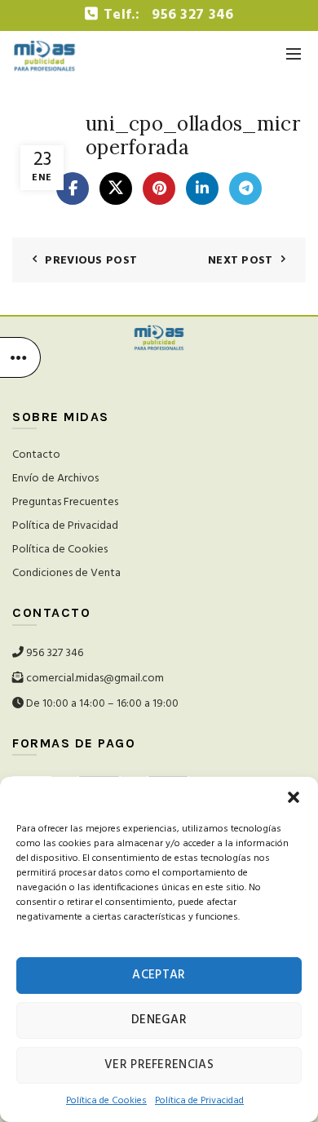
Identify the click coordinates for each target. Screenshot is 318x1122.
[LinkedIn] (202, 188)
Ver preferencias (159, 1065)
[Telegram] (245, 188)
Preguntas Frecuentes (65, 502)
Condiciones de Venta (66, 573)
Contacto (36, 455)
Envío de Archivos (55, 478)
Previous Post (91, 260)
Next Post (240, 260)
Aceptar (158, 975)
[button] (293, 797)
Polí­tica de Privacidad (199, 1101)
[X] (115, 188)
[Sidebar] (20, 357)
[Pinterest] (159, 188)
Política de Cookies (60, 549)
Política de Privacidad (65, 526)
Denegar (159, 1020)
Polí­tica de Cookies (106, 1101)
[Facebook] (72, 188)
